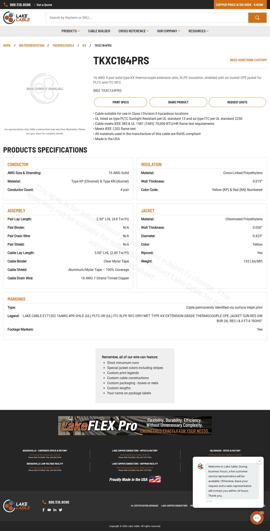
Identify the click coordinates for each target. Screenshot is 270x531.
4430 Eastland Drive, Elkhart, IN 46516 (135, 455)
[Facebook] (44, 509)
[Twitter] (61, 509)
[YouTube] (50, 509)
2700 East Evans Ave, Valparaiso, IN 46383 (225, 455)
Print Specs (121, 102)
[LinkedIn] (55, 509)
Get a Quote (43, 5)
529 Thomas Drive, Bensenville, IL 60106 (45, 455)
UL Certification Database (144, 505)
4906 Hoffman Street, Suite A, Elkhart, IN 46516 (134, 468)
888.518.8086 (20, 4)
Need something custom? (248, 60)
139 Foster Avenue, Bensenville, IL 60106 (44, 468)
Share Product (178, 102)
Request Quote (237, 102)
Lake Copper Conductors (174, 505)
